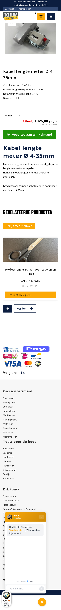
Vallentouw (8, 478)
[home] (11, 16)
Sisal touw (8, 432)
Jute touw (8, 407)
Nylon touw (8, 424)
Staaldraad (8, 398)
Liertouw (7, 461)
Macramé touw (10, 437)
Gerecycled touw (11, 500)
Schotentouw (9, 470)
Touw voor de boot (19, 441)
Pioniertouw (8, 466)
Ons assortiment (18, 391)
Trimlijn (6, 474)
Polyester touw (10, 428)
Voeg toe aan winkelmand (32, 135)
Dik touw (11, 489)
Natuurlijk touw (10, 420)
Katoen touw (9, 411)
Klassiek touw (9, 505)
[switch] (6, 604)
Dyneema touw (10, 496)
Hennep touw (9, 402)
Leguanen (7, 453)
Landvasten (8, 457)
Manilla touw (9, 415)
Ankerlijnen (8, 448)
